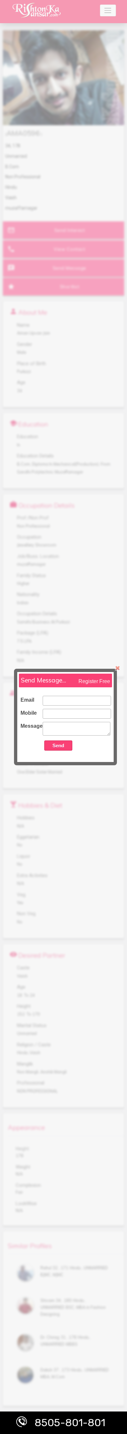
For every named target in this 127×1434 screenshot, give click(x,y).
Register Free (94, 681)
